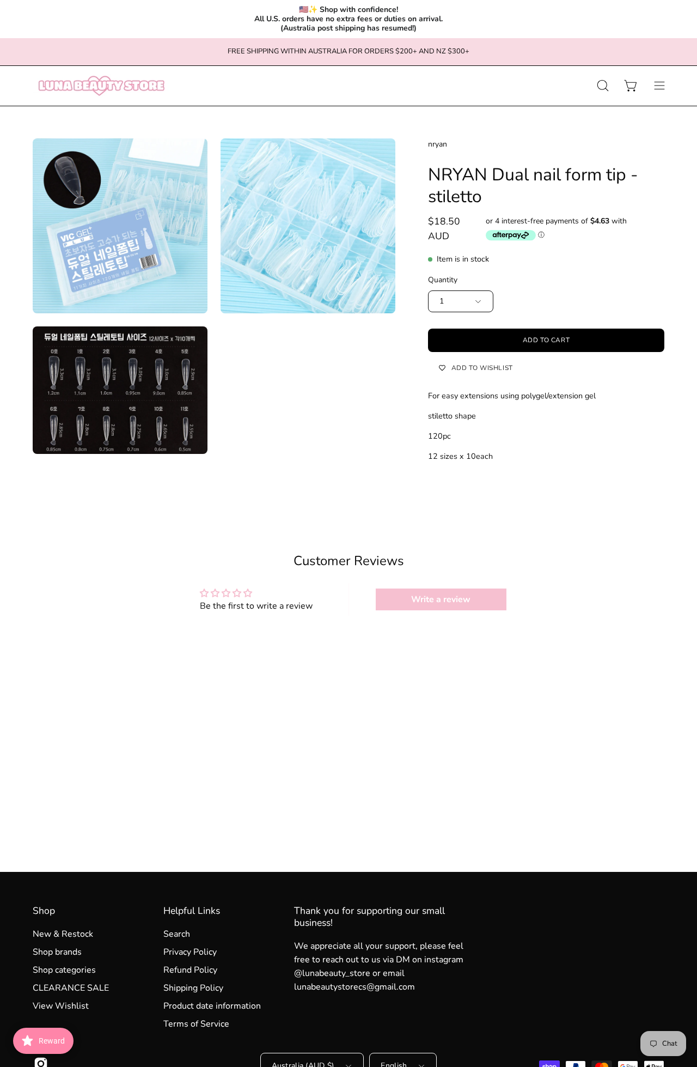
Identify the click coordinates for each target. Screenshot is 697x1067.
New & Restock (63, 934)
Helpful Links (191, 911)
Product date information (212, 1006)
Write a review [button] (440, 599)
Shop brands (57, 952)
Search (176, 934)
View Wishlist (61, 1006)
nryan (437, 144)
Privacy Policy (190, 952)
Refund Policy (190, 970)
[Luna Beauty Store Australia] (101, 86)
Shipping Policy (193, 988)
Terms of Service (196, 1024)
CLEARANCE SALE (71, 988)
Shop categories (64, 970)
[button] (602, 86)
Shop (44, 911)
